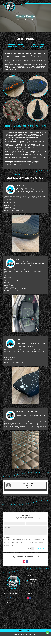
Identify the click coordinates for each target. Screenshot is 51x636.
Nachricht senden (40, 548)
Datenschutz (28, 630)
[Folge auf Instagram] (24, 561)
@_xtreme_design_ (28, 483)
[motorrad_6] (25, 251)
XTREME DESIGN (17, 634)
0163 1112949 (10, 597)
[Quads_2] (25, 404)
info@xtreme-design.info (13, 599)
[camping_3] (25, 468)
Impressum (20, 630)
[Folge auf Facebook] (27, 561)
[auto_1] (25, 332)
